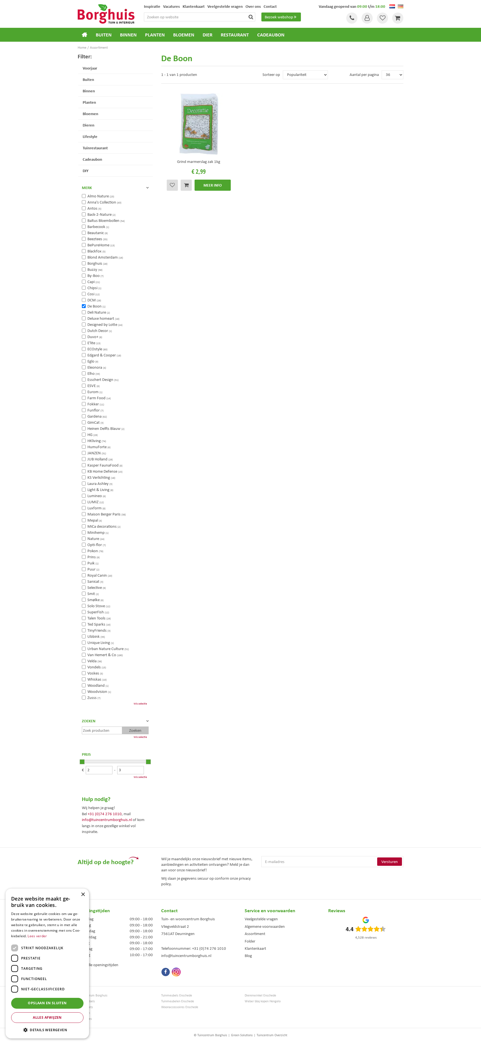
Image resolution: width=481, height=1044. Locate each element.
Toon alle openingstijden (98, 965)
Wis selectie (140, 703)
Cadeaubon (92, 159)
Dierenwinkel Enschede (260, 995)
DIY (86, 170)
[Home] (85, 35)
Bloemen (90, 113)
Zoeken (88, 721)
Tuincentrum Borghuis (92, 995)
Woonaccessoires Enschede (179, 1007)
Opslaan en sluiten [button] (47, 1003)
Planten (89, 102)
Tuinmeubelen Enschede (177, 1001)
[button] (47, 1029)
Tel (351, 18)
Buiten (88, 79)
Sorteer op (271, 74)
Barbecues (85, 1019)
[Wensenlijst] (382, 18)
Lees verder (37, 936)
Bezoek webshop (279, 17)
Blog (248, 955)
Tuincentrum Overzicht (272, 1035)
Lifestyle (90, 136)
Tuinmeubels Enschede (176, 995)
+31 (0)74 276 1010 (105, 814)
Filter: (85, 56)
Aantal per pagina (364, 74)
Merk (87, 187)
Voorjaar (90, 68)
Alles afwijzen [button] (47, 1017)
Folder (250, 941)
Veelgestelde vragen (261, 919)
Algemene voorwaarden (265, 926)
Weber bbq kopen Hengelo (263, 1001)
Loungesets (85, 1007)
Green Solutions (242, 1035)
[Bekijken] (397, 18)
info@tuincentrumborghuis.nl (107, 819)
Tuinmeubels (86, 1001)
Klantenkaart (255, 948)
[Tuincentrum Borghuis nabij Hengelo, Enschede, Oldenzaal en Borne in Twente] (106, 13)
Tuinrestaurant (95, 148)
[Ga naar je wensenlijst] (382, 18)
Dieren (88, 125)
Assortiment (255, 933)
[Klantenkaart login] (367, 18)
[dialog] (47, 963)
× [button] (83, 894)
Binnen (89, 91)
